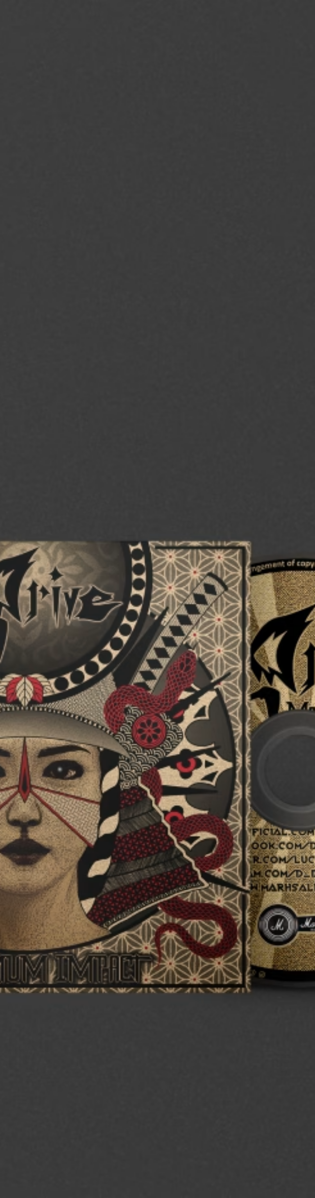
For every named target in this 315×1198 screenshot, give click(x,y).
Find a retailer (269, 10)
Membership (245, 10)
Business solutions (218, 10)
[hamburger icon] (302, 22)
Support (265, 22)
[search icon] (279, 22)
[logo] (19, 19)
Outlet (290, 10)
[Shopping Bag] (295, 22)
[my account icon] (287, 22)
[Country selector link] (302, 10)
